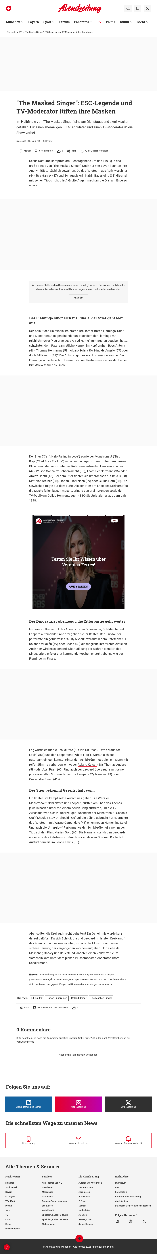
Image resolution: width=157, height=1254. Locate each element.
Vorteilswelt (48, 1210)
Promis (64, 22)
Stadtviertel (11, 1187)
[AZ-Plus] (8, 8)
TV (99, 22)
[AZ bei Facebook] (117, 1221)
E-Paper (82, 1201)
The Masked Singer (67, 166)
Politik (110, 22)
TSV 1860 (10, 1201)
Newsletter (47, 1187)
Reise (8, 1224)
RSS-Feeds (47, 1196)
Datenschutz (121, 1192)
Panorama (81, 22)
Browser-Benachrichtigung (55, 1201)
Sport (47, 22)
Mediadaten (84, 1210)
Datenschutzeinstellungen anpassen (133, 1206)
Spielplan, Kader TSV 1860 (55, 1219)
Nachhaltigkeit (12, 1228)
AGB (117, 1187)
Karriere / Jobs (85, 1187)
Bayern (33, 22)
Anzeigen (78, 298)
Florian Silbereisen (72, 481)
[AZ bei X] (144, 1221)
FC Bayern (10, 1196)
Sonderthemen (85, 1224)
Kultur (124, 22)
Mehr (141, 22)
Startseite (11, 32)
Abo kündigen (121, 1201)
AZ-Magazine (85, 1219)
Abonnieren (84, 1192)
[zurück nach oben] (79, 1240)
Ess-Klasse (47, 1206)
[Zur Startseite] (80, 13)
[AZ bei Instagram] (131, 1221)
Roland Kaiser (87, 764)
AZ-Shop (82, 1215)
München (13, 22)
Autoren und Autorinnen (90, 1183)
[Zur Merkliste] (137, 8)
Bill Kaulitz (43, 355)
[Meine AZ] (147, 8)
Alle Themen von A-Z (52, 1183)
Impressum (120, 1183)
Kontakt (82, 1206)
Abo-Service (84, 1196)
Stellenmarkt (48, 1224)
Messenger (47, 1192)
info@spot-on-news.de (101, 984)
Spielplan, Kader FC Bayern (55, 1215)
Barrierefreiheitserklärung (128, 1196)
